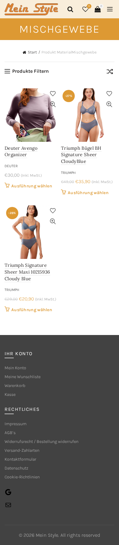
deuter (11, 166)
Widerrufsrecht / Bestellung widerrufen (41, 441)
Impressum (16, 423)
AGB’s (10, 432)
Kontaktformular (20, 459)
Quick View (52, 104)
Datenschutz (16, 468)
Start (32, 52)
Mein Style (47, 535)
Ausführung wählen (31, 186)
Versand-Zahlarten (22, 450)
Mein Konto (15, 367)
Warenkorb (15, 385)
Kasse (10, 394)
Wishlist (89, 6)
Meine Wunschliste (23, 376)
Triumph (68, 173)
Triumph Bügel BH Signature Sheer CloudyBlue (81, 154)
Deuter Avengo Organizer (21, 151)
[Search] (69, 9)
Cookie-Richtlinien (22, 477)
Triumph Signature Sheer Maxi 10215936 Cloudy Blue (27, 271)
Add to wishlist (52, 93)
